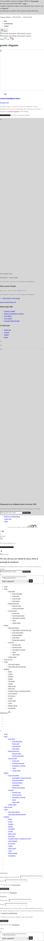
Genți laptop (15, 601)
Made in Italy (12, 686)
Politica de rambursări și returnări (14, 313)
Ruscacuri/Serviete (13, 603)
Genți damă (11, 591)
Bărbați (6, 625)
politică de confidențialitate (9, 913)
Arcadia (10, 684)
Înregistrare (13, 892)
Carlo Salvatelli (12, 693)
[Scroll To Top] (1, 552)
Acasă (5, 586)
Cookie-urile (7, 519)
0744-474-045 (7, 298)
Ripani (10, 671)
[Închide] (1, 13)
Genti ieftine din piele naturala (17, 666)
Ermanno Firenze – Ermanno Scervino (19, 691)
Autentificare (4, 889)
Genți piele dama (17, 594)
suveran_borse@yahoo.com (8, 302)
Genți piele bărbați (13, 628)
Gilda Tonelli (12, 701)
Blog (5, 21)
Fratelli (10, 698)
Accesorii (11, 642)
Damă (5, 589)
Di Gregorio (11, 696)
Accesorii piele (12, 611)
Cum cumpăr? (8, 318)
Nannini (10, 679)
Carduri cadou (16, 623)
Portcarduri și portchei (18, 618)
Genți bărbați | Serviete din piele (21, 630)
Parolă (2, 881)
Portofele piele (16, 645)
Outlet (6, 662)
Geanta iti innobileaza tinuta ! (10, 98)
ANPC (6, 521)
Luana (10, 703)
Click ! (25, 3)
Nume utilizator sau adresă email (10, 877)
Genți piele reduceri (14, 664)
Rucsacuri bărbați (17, 635)
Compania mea (8, 23)
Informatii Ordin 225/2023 (12, 321)
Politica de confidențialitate (12, 516)
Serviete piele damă (18, 608)
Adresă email (4, 900)
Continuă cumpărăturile (7, 547)
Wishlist (6, 335)
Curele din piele (16, 647)
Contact (6, 26)
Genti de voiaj (8, 659)
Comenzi (6, 332)
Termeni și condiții (9, 311)
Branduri (6, 669)
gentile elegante (13, 111)
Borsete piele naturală (18, 640)
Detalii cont (7, 330)
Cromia (10, 674)
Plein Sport (11, 688)
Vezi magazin (35, 1)
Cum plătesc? (8, 316)
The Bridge (11, 681)
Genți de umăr (16, 598)
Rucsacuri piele (16, 606)
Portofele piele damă (18, 615)
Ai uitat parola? (15, 885)
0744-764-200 (16, 298)
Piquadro (10, 676)
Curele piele (15, 613)
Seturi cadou (16, 654)
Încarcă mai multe (5, 115)
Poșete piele (15, 596)
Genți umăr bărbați (17, 632)
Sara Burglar (12, 708)
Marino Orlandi (12, 705)
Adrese (6, 337)
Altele (14, 620)
